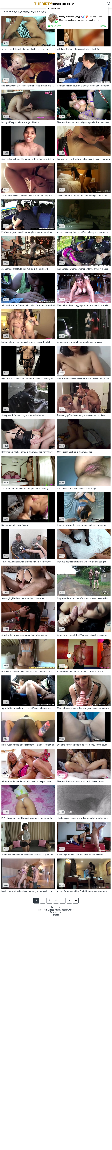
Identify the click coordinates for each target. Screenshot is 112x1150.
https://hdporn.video (64, 910)
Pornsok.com (56, 912)
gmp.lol (56, 915)
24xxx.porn (56, 907)
